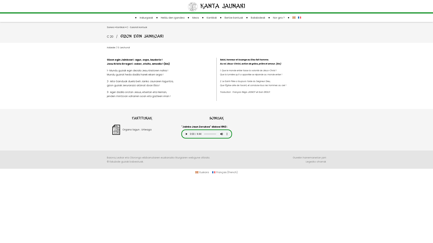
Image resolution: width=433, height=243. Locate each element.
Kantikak (120, 27)
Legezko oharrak (316, 161)
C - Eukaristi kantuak (137, 27)
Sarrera (110, 27)
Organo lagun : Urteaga (137, 129)
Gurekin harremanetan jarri (309, 157)
